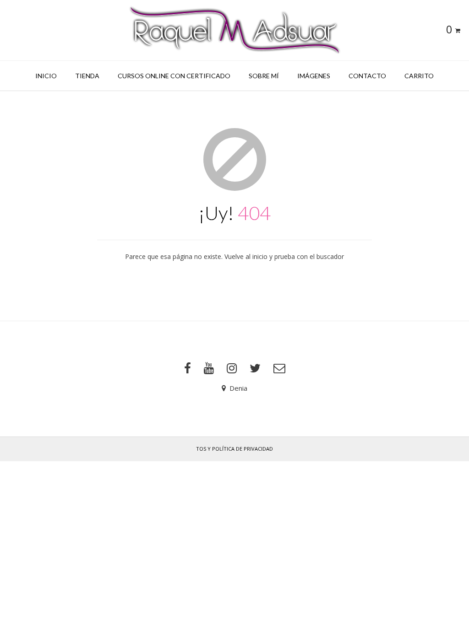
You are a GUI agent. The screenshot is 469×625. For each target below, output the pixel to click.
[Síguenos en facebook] (187, 368)
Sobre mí (264, 76)
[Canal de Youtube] (209, 368)
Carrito (419, 76)
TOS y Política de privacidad (234, 448)
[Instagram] (232, 368)
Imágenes (313, 76)
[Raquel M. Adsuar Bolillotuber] (234, 30)
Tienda (87, 76)
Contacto (367, 76)
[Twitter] (255, 368)
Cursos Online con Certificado (174, 76)
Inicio (46, 76)
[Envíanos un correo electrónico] (279, 368)
